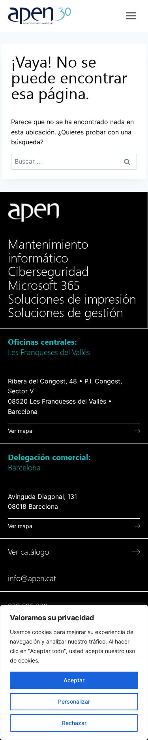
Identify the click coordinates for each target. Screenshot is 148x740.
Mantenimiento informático (48, 251)
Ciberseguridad (48, 271)
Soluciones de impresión (72, 299)
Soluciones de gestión (65, 312)
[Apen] (33, 212)
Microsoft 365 (44, 285)
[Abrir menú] (131, 16)
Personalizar (74, 701)
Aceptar (74, 680)
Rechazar (74, 722)
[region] (74, 672)
